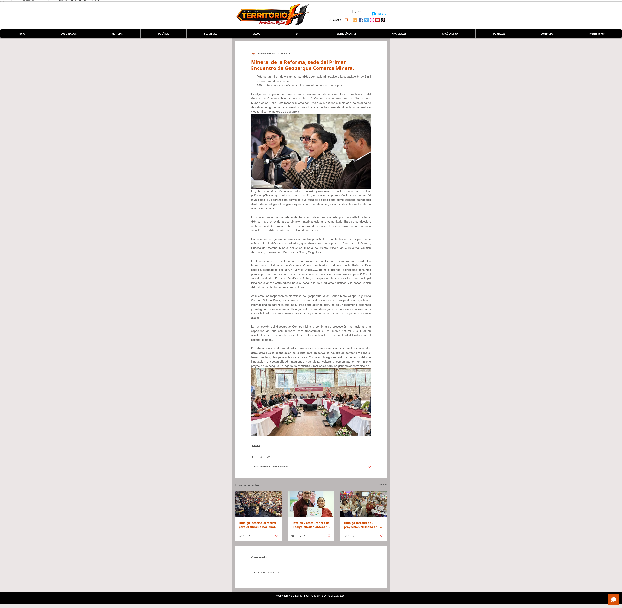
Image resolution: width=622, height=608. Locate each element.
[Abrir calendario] (346, 19)
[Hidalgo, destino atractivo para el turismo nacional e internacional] (258, 504)
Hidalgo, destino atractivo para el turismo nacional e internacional (258, 525)
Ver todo (383, 484)
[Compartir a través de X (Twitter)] (260, 456)
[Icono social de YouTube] (377, 20)
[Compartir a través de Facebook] (252, 456)
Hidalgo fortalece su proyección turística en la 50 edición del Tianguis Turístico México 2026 (362, 525)
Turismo (256, 445)
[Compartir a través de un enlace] (268, 456)
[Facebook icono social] (361, 20)
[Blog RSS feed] (355, 20)
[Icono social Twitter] (366, 20)
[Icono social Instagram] (372, 20)
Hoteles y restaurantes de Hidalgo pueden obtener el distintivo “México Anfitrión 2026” (310, 525)
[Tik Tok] (383, 20)
